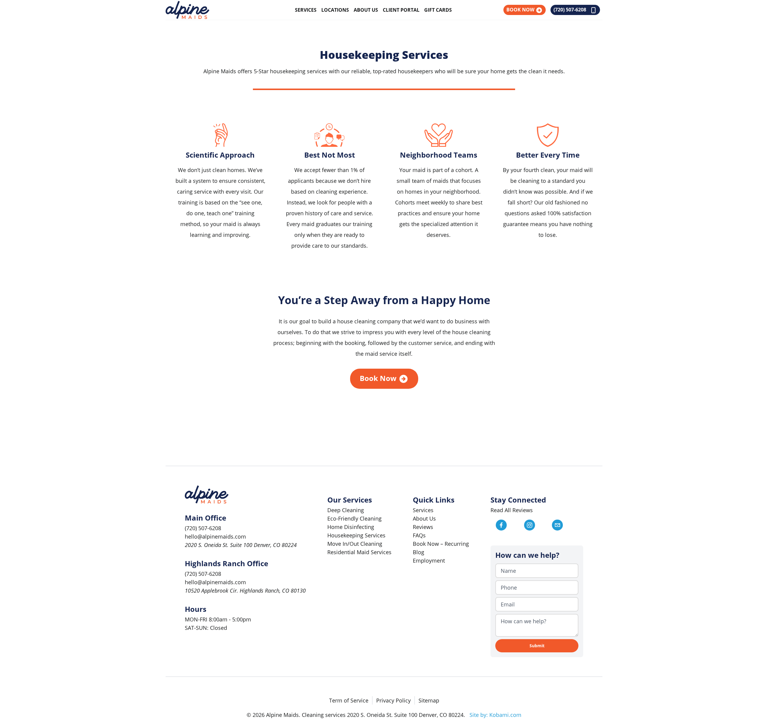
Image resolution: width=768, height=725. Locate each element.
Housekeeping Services (356, 535)
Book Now (521, 9)
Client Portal (401, 10)
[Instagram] (537, 525)
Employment (429, 560)
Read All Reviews (511, 510)
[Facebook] (508, 525)
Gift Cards (438, 10)
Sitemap (428, 700)
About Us (366, 10)
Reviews (423, 526)
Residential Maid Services (359, 552)
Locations (335, 10)
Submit (537, 645)
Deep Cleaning (345, 510)
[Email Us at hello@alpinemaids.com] (564, 525)
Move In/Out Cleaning (354, 543)
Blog (418, 552)
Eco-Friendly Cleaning (354, 518)
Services (305, 10)
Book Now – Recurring (441, 543)
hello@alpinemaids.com (215, 536)
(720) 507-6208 (570, 9)
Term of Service (348, 700)
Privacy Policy (393, 700)
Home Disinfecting (350, 526)
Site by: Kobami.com (495, 714)
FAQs (419, 535)
